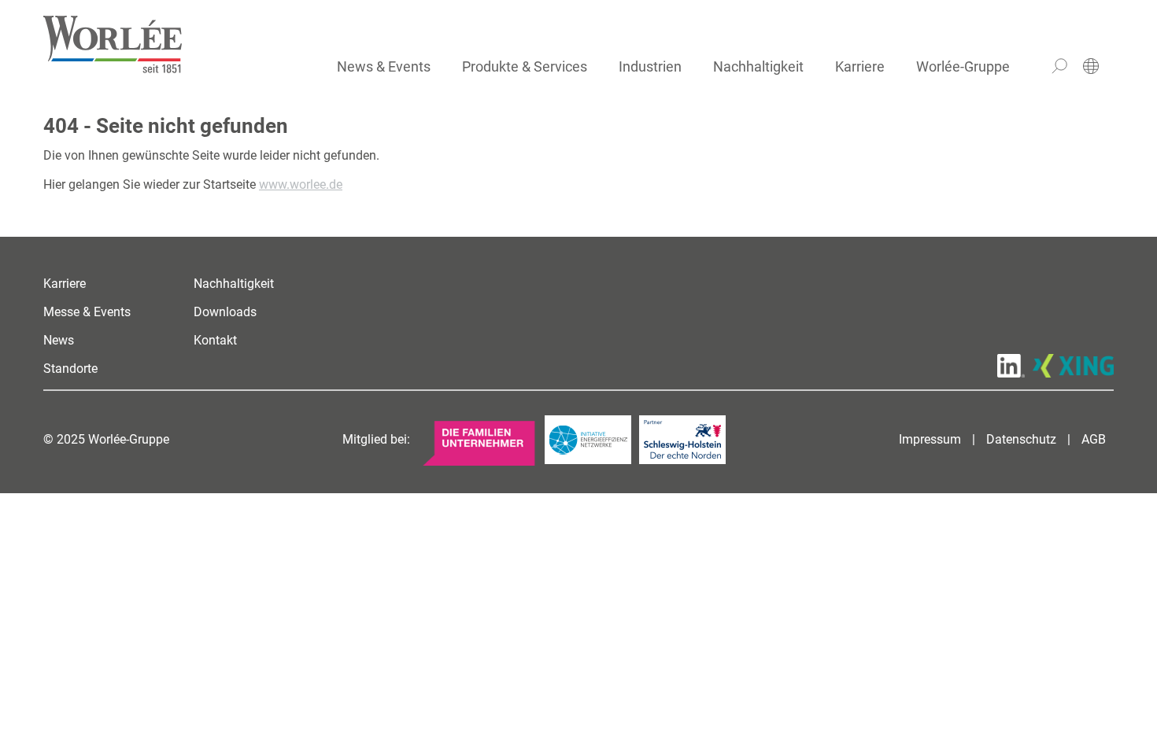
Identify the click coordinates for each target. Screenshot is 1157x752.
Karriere (860, 66)
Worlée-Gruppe (963, 66)
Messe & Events (87, 311)
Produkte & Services (524, 66)
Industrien (650, 66)
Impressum (930, 439)
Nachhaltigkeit (758, 66)
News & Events (384, 66)
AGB (1093, 439)
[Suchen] (1059, 66)
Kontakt (215, 340)
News (58, 340)
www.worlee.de (300, 184)
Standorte (70, 368)
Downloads (225, 311)
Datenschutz (1021, 439)
